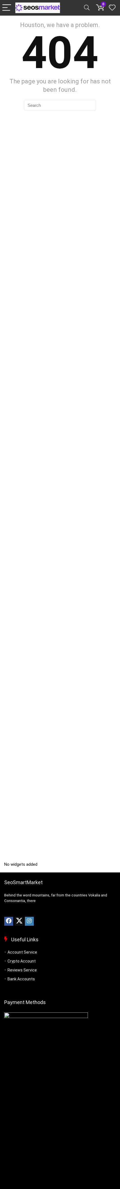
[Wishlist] (112, 7)
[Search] (86, 8)
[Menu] (6, 8)
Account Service (22, 952)
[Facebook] (8, 921)
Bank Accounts (21, 979)
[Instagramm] (29, 921)
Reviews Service (22, 970)
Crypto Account (22, 961)
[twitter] (19, 921)
